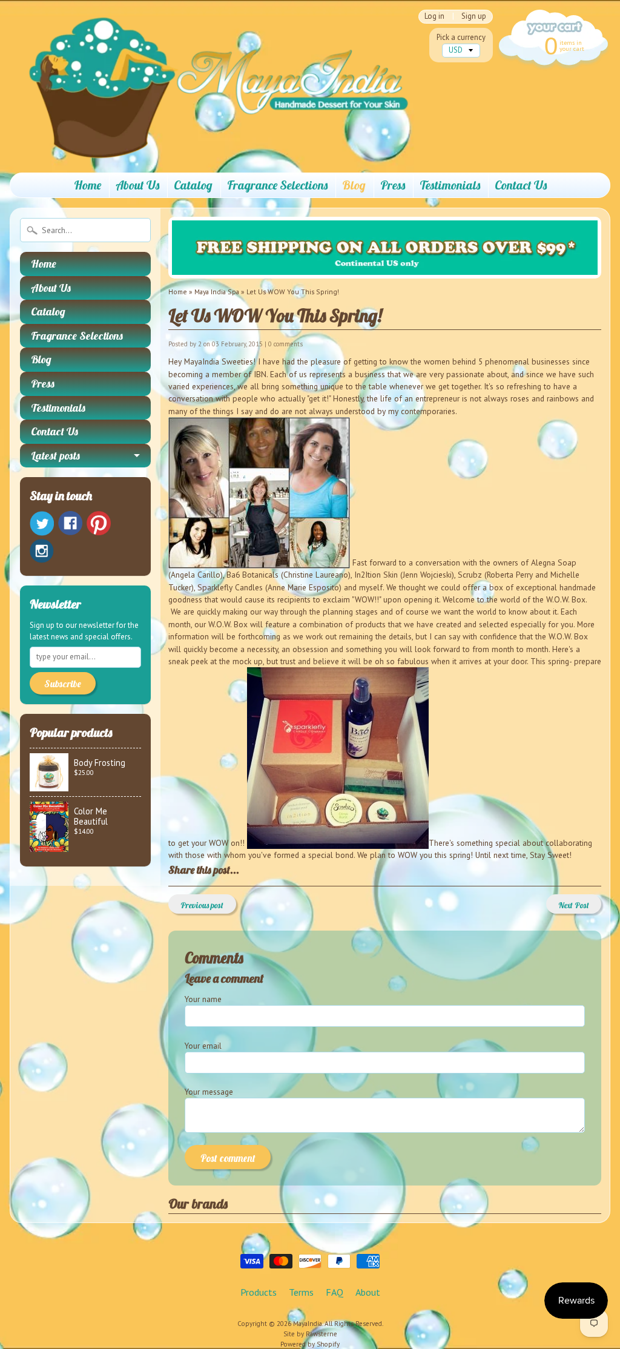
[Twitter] (42, 523)
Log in (434, 17)
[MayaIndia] (210, 146)
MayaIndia (307, 1323)
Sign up (473, 17)
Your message (209, 1091)
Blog (354, 185)
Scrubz (470, 574)
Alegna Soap (553, 562)
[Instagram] (42, 551)
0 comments (285, 344)
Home (87, 185)
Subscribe (62, 684)
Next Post (573, 905)
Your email (203, 1045)
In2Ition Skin (377, 574)
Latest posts (55, 456)
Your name (203, 999)
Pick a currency (461, 37)
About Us (137, 185)
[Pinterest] (99, 523)
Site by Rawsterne (310, 1334)
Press (392, 185)
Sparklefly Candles (231, 587)
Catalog (193, 185)
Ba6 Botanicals (252, 574)
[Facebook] (70, 523)
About (367, 1292)
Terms (301, 1292)
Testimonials (450, 185)
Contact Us (521, 185)
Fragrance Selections (277, 185)
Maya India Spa (216, 291)
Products (258, 1292)
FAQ (334, 1292)
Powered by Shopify (310, 1344)
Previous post (201, 905)
